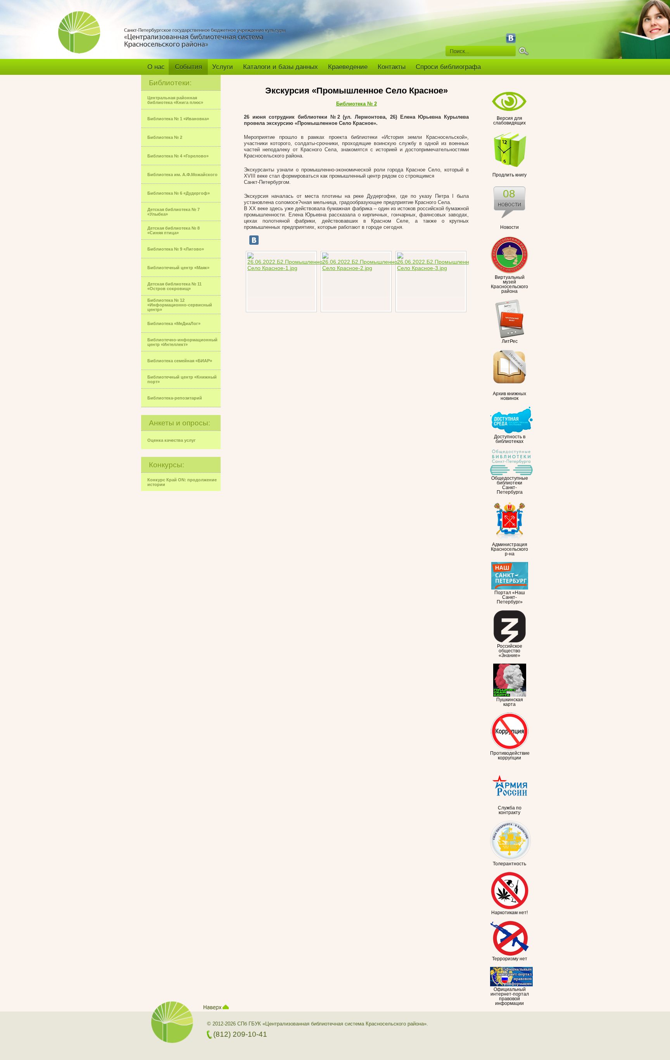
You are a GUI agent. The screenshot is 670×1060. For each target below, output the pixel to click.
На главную (82, 37)
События (188, 67)
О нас (156, 67)
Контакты (392, 67)
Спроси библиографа (448, 67)
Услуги (222, 67)
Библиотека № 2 (356, 104)
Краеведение (348, 67)
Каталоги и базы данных (280, 67)
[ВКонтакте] (254, 240)
